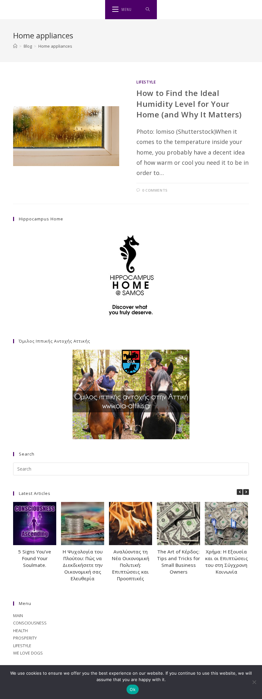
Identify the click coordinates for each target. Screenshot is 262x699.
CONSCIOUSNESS (30, 623)
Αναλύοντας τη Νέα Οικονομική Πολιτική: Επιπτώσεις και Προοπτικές (130, 565)
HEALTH (20, 630)
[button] (246, 492)
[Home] (15, 46)
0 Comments (155, 190)
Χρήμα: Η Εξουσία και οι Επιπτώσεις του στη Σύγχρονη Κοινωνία (226, 561)
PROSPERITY (25, 638)
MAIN (18, 615)
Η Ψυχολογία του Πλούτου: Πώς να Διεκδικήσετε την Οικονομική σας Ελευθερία (83, 565)
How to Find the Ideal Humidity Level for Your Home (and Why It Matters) (189, 104)
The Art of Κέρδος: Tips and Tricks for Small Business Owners (178, 561)
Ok (132, 689)
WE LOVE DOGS (28, 653)
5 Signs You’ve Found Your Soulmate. (34, 558)
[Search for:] (148, 9)
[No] (254, 682)
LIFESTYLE (146, 82)
